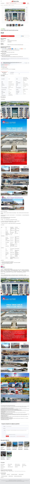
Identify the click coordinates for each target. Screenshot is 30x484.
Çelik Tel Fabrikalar (3, 474)
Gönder (7, 436)
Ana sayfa (2, 5)
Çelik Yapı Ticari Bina (17, 464)
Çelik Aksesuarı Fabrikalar (14, 474)
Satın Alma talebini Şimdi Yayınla (21, 436)
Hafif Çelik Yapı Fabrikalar (4, 476)
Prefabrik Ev (9, 465)
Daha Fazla (2, 477)
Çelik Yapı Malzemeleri (17, 465)
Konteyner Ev (2, 465)
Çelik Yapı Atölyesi (10, 464)
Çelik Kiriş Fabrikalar (21, 474)
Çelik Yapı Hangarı (24, 465)
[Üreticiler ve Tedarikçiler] (15, 1)
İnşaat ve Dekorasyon (6, 5)
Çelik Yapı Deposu (3, 464)
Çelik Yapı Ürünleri (11, 476)
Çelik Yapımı (8, 474)
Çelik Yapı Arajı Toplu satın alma (18, 476)
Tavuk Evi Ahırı (23, 464)
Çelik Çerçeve (12, 5)
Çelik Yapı (10, 5)
